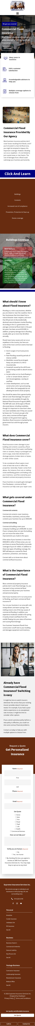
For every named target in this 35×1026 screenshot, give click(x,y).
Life (18, 826)
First (17, 778)
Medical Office (10, 981)
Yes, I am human (18, 854)
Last (17, 787)
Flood (18, 822)
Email (17, 801)
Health (18, 829)
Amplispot (21, 996)
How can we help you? (17, 835)
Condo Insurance (11, 919)
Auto (18, 817)
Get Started (7, 48)
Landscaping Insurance (13, 974)
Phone (17, 791)
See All (8, 930)
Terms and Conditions (23, 998)
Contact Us (26, 1024)
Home (18, 815)
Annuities (9, 915)
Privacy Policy (9, 998)
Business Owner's (11, 943)
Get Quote (17, 1015)
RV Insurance (10, 926)
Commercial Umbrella (13, 946)
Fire (18, 819)
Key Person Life (11, 954)
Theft (18, 824)
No (18, 852)
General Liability (11, 950)
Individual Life (10, 922)
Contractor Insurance (12, 970)
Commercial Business (18, 831)
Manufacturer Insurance (13, 978)
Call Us (8, 1024)
